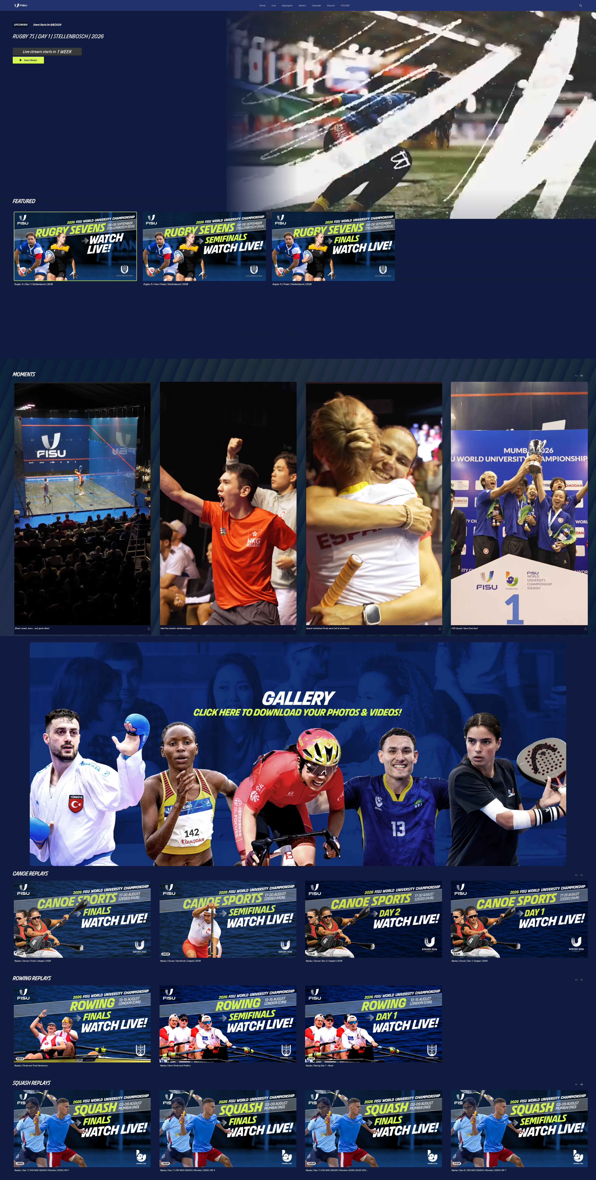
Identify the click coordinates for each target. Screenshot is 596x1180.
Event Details (30, 60)
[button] (580, 5)
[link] (21, 5)
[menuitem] (262, 5)
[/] (21, 8)
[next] (581, 376)
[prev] (576, 376)
